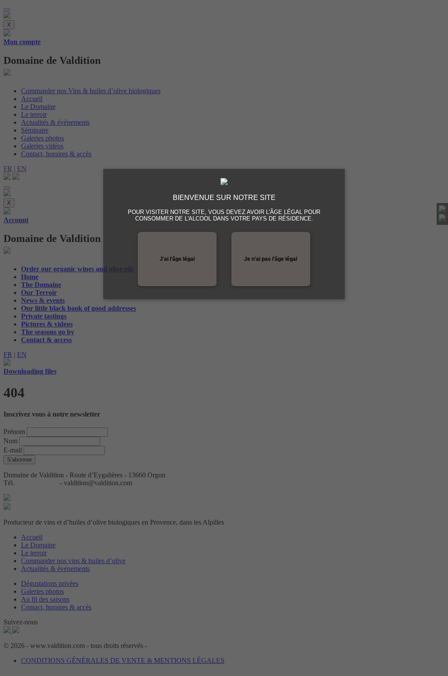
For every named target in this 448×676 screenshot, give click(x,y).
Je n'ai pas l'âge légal (270, 259)
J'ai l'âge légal (177, 259)
